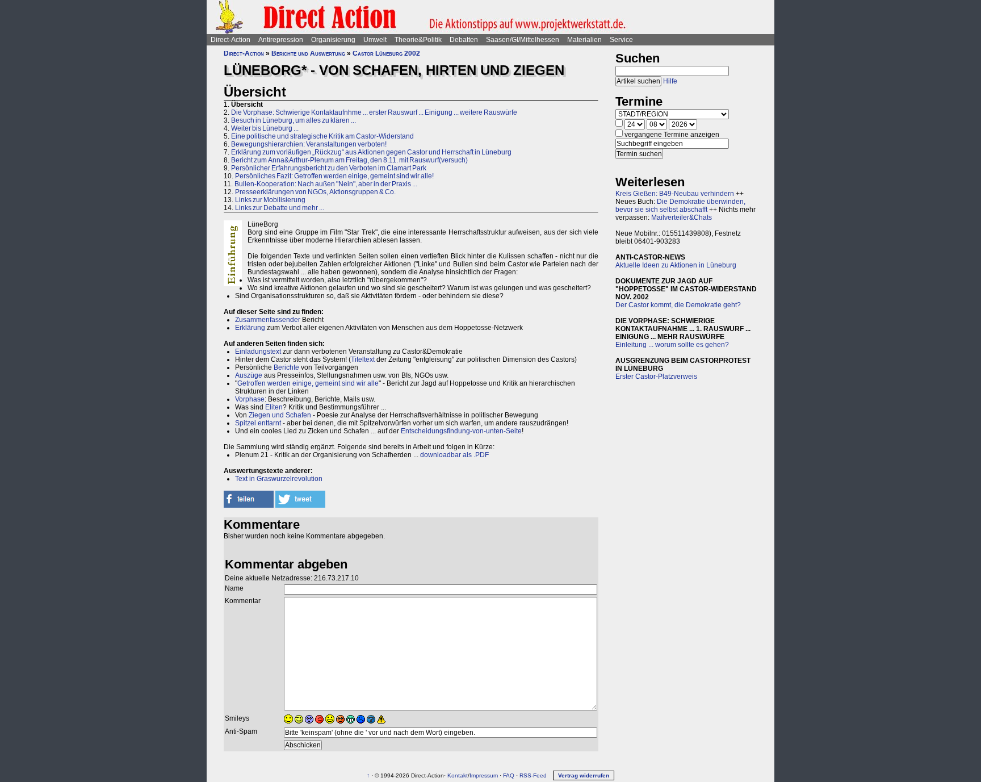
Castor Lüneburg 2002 (386, 53)
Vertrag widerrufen (583, 775)
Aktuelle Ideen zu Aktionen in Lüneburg (675, 265)
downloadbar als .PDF (454, 455)
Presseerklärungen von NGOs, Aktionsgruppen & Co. (315, 192)
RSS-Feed (533, 775)
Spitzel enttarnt (258, 423)
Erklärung (250, 328)
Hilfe (670, 81)
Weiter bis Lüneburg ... (265, 128)
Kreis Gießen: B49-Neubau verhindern (674, 194)
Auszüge (248, 375)
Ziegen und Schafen (280, 415)
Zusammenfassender (267, 320)
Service (621, 40)
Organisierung (333, 40)
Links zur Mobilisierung (270, 200)
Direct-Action (230, 40)
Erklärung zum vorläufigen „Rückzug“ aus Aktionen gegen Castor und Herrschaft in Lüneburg (371, 152)
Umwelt (375, 40)
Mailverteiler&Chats (681, 217)
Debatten (464, 40)
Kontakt (457, 775)
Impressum (483, 775)
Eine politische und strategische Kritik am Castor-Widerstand (322, 136)
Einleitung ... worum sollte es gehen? (672, 345)
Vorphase (250, 399)
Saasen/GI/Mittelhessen (522, 40)
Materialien (584, 40)
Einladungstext (258, 352)
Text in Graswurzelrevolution (278, 479)
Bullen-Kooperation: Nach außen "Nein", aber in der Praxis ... (325, 184)
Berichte (286, 367)
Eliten (274, 407)
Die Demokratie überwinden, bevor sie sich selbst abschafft (680, 206)
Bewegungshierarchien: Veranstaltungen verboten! (309, 144)
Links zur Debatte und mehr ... (279, 208)
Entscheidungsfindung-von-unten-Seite (461, 431)
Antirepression (280, 40)
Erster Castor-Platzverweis (656, 376)
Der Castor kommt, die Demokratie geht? (678, 305)
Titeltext (363, 359)
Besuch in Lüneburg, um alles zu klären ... (293, 120)
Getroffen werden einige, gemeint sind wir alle (308, 383)
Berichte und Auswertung (308, 53)
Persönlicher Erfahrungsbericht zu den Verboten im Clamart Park (328, 168)
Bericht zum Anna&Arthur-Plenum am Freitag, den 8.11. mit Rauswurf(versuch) (349, 160)
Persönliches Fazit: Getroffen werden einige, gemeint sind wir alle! (334, 176)
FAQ (508, 775)
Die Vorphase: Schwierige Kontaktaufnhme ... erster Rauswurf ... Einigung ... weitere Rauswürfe (374, 112)
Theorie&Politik (418, 40)
